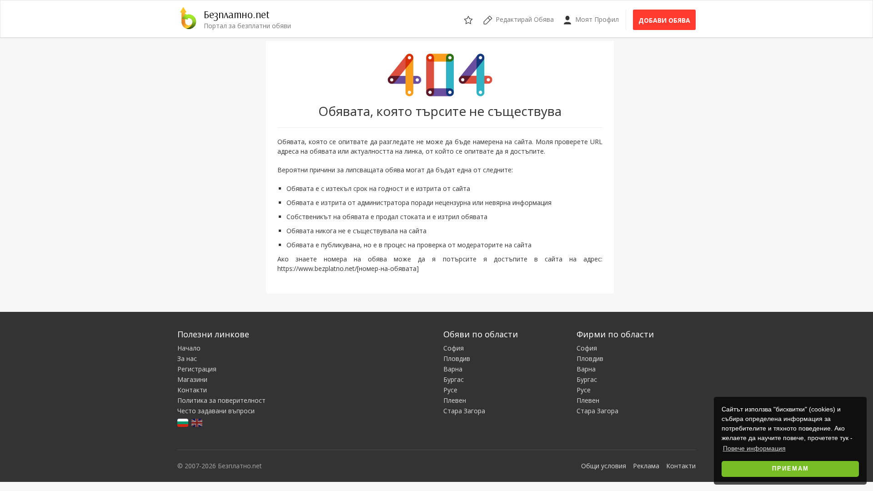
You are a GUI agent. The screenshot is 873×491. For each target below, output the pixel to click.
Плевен (454, 400)
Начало (189, 348)
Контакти (192, 390)
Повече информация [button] (754, 448)
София (453, 348)
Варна (452, 369)
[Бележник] (469, 19)
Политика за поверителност (221, 400)
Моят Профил (596, 19)
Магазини (192, 379)
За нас (187, 358)
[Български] (183, 422)
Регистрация (196, 369)
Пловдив (456, 358)
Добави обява (664, 20)
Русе (450, 390)
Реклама (646, 465)
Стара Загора (464, 410)
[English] (197, 422)
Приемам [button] (790, 469)
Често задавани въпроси (216, 410)
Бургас (453, 379)
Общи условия (603, 465)
